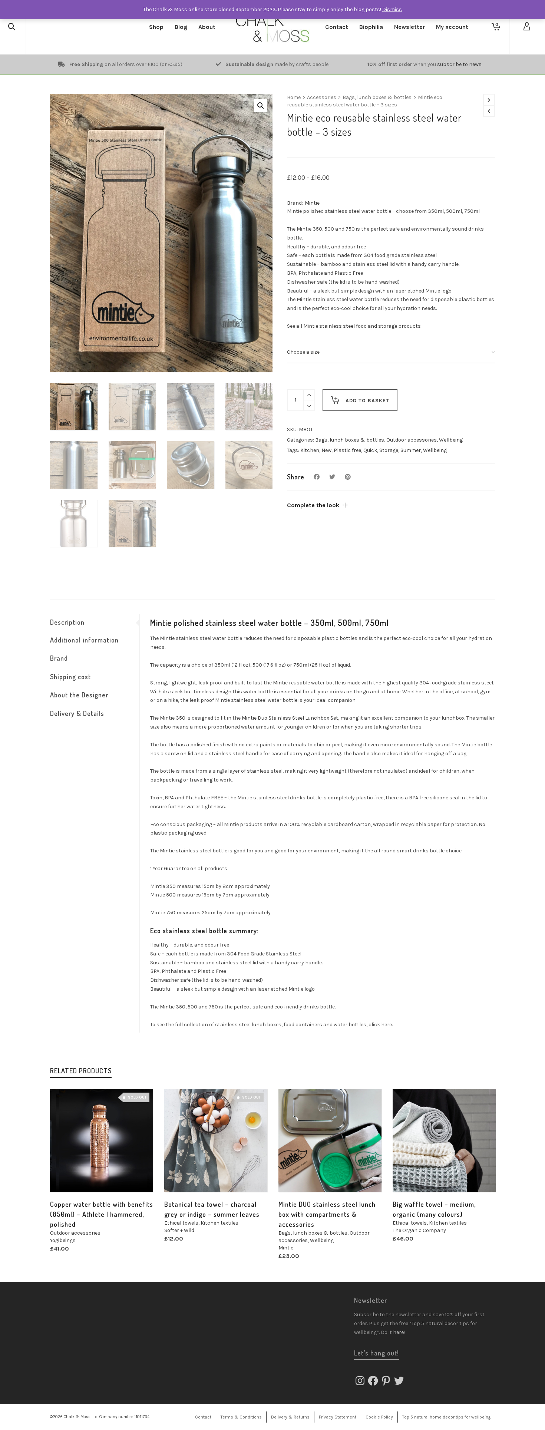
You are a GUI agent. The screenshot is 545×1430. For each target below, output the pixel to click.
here (386, 1024)
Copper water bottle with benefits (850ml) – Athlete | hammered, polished (101, 1214)
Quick (370, 450)
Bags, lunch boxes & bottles (377, 97)
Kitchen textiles (219, 1223)
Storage (388, 450)
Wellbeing (451, 440)
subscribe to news (459, 64)
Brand (59, 658)
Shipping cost (70, 677)
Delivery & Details (77, 713)
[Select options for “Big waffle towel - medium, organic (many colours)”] (409, 1174)
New (326, 450)
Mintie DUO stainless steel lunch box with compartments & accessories (327, 1214)
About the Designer (79, 695)
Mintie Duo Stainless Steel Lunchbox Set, (290, 718)
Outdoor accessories (411, 440)
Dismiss (392, 9)
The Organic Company (419, 1230)
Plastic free (347, 450)
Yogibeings (63, 1240)
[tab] (94, 622)
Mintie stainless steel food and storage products (362, 326)
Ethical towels (181, 1223)
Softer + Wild (179, 1230)
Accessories (321, 97)
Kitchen (309, 450)
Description (67, 622)
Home (294, 97)
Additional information (84, 640)
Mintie (312, 203)
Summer (410, 450)
